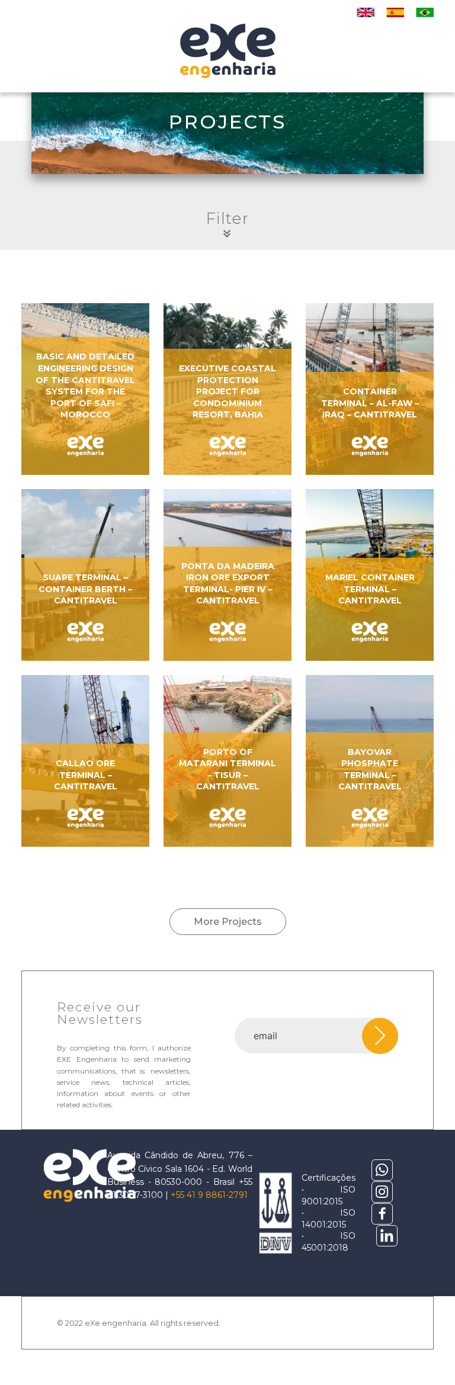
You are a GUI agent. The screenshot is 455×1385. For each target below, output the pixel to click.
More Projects (228, 921)
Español (395, 12)
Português (425, 12)
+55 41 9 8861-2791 (209, 1195)
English (365, 12)
